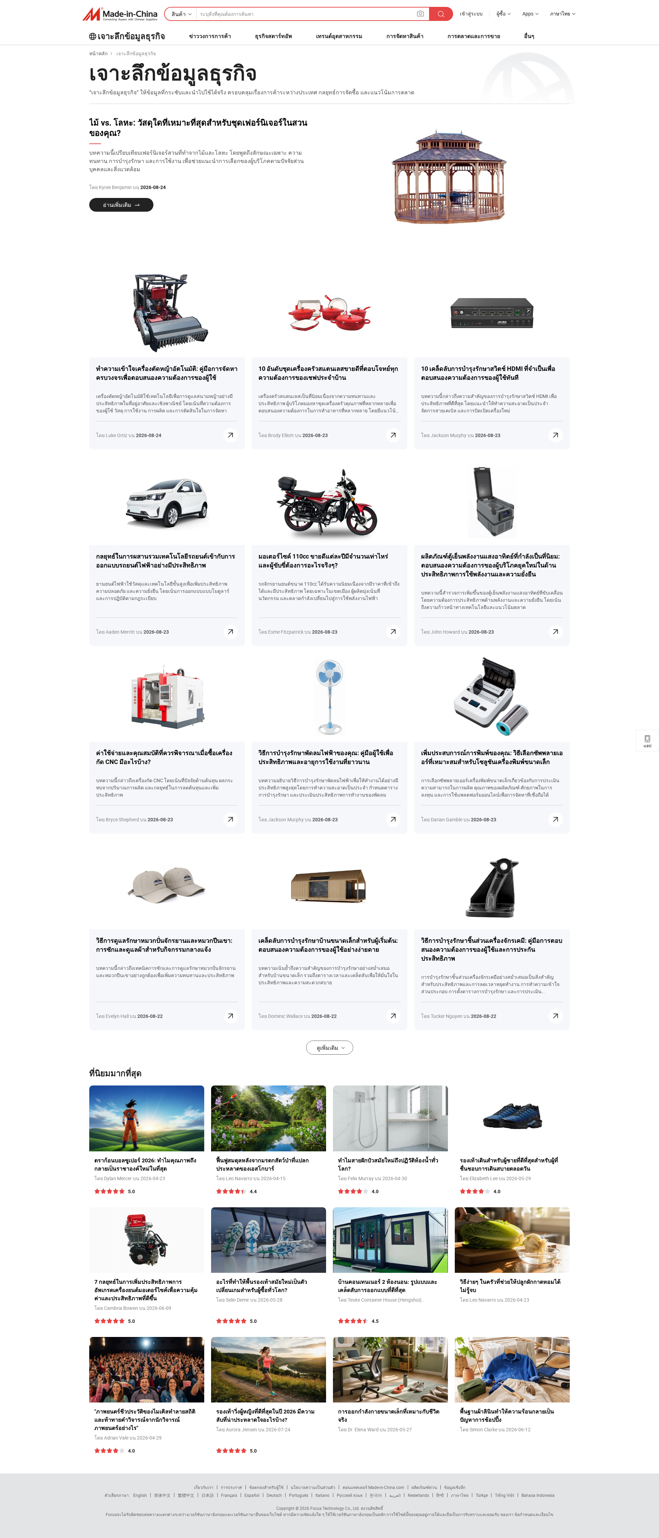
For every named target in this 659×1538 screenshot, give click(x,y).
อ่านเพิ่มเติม (117, 205)
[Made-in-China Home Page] (119, 14)
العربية (395, 1495)
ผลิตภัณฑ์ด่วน (424, 1487)
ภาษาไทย (460, 1495)
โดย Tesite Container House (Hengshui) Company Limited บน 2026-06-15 (379, 1299)
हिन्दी (440, 1495)
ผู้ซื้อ (501, 13)
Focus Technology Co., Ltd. (334, 1508)
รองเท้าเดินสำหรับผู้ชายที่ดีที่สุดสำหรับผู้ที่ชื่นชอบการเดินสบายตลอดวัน (509, 1164)
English (140, 1495)
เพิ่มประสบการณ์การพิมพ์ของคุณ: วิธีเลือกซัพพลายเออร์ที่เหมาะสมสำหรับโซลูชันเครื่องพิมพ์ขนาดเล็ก (492, 757)
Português (298, 1495)
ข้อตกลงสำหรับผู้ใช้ (266, 1487)
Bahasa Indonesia (538, 1495)
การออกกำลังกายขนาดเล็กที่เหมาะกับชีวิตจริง (388, 1415)
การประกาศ (231, 1487)
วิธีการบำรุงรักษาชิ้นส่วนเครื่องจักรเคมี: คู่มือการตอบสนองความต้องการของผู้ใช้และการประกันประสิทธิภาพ (491, 949)
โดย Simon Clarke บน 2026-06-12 (495, 1429)
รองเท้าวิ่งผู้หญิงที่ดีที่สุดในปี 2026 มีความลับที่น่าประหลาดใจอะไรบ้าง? (265, 1415)
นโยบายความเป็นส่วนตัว (313, 1487)
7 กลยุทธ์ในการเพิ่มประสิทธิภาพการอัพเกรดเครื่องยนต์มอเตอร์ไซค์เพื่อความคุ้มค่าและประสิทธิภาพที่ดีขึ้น (146, 1290)
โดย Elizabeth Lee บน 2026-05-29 (495, 1178)
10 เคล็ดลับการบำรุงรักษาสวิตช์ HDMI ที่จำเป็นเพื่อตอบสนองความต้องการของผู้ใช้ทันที (488, 373)
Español (251, 1495)
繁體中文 (186, 1495)
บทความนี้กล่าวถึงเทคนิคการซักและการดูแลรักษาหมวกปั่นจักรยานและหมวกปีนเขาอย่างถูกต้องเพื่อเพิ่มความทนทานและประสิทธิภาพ (166, 971)
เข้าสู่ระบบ (471, 13)
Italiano (322, 1495)
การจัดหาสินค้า (405, 36)
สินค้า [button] (179, 14)
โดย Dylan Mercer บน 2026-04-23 (129, 1178)
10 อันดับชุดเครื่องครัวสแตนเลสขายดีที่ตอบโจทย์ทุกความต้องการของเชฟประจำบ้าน (328, 373)
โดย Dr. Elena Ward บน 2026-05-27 (375, 1429)
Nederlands (418, 1495)
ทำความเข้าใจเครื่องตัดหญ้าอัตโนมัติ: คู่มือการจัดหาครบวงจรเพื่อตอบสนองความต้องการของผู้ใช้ (167, 373)
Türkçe (482, 1495)
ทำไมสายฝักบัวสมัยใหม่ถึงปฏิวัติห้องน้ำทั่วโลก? (388, 1164)
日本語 (207, 1495)
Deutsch (274, 1495)
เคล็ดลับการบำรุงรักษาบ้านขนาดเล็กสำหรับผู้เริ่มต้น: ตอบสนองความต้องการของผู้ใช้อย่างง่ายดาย (328, 945)
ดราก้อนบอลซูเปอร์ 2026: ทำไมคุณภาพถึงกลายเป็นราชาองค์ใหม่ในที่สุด (145, 1164)
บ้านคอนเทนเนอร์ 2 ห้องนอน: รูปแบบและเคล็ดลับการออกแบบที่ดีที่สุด (387, 1286)
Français (229, 1495)
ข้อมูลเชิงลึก (454, 1487)
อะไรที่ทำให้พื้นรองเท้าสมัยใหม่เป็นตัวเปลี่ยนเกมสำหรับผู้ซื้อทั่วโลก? (261, 1286)
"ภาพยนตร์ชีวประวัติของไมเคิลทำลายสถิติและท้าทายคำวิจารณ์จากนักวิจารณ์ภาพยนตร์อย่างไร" (144, 1419)
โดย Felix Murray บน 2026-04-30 (372, 1178)
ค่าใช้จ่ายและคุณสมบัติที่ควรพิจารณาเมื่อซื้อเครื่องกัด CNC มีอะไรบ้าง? (164, 757)
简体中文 (162, 1495)
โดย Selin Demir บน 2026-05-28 (249, 1299)
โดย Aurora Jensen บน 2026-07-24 (253, 1429)
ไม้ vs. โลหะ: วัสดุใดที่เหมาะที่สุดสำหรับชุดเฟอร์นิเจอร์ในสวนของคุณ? (198, 128)
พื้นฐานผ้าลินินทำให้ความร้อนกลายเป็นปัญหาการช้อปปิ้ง (507, 1415)
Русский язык (349, 1495)
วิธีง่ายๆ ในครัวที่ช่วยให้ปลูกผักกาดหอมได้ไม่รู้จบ (510, 1286)
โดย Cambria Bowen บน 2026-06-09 (132, 1308)
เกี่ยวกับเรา (203, 1487)
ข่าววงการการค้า (210, 36)
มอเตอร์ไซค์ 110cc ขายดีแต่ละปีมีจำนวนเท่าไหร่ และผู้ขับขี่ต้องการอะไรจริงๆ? (323, 561)
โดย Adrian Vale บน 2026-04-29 (128, 1437)
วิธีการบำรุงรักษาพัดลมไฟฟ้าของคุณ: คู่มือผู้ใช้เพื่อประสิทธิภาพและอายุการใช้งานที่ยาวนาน (325, 757)
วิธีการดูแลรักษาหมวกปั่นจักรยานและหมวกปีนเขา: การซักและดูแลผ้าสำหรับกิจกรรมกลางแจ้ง (164, 945)
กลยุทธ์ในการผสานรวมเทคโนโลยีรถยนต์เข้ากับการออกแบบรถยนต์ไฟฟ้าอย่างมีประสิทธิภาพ (165, 561)
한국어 (376, 1495)
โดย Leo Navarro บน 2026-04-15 (251, 1178)
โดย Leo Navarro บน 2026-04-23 (494, 1299)
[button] (420, 13)
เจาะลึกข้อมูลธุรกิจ (131, 36)
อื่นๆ (529, 36)
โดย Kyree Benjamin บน (127, 187)
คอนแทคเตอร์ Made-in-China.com (373, 1487)
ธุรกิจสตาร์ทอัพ (273, 36)
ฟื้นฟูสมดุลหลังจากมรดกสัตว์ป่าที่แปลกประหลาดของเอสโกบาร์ (262, 1164)
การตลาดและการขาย (474, 36)
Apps (527, 13)
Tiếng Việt (504, 1495)
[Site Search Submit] (441, 14)
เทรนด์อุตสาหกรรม (339, 36)
